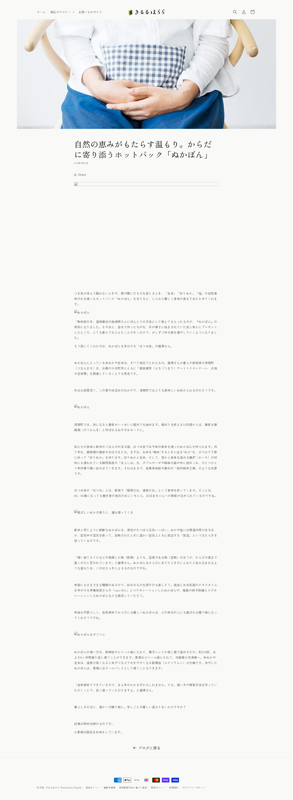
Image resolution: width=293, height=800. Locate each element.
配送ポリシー (158, 787)
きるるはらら (53, 787)
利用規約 (173, 787)
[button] (62, 12)
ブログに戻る (149, 747)
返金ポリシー (93, 787)
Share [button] (82, 174)
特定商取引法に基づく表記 (133, 787)
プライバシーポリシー (193, 787)
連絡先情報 (109, 787)
